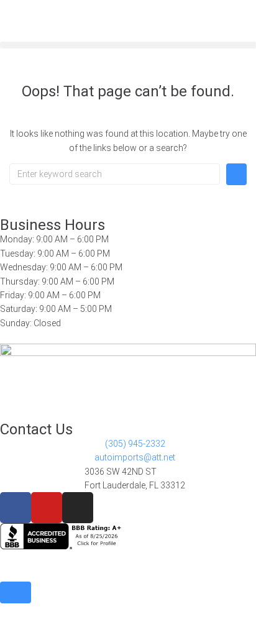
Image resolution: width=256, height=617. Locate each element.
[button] (128, 45)
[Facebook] (15, 507)
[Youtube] (46, 507)
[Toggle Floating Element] (15, 592)
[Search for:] (114, 174)
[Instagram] (77, 507)
